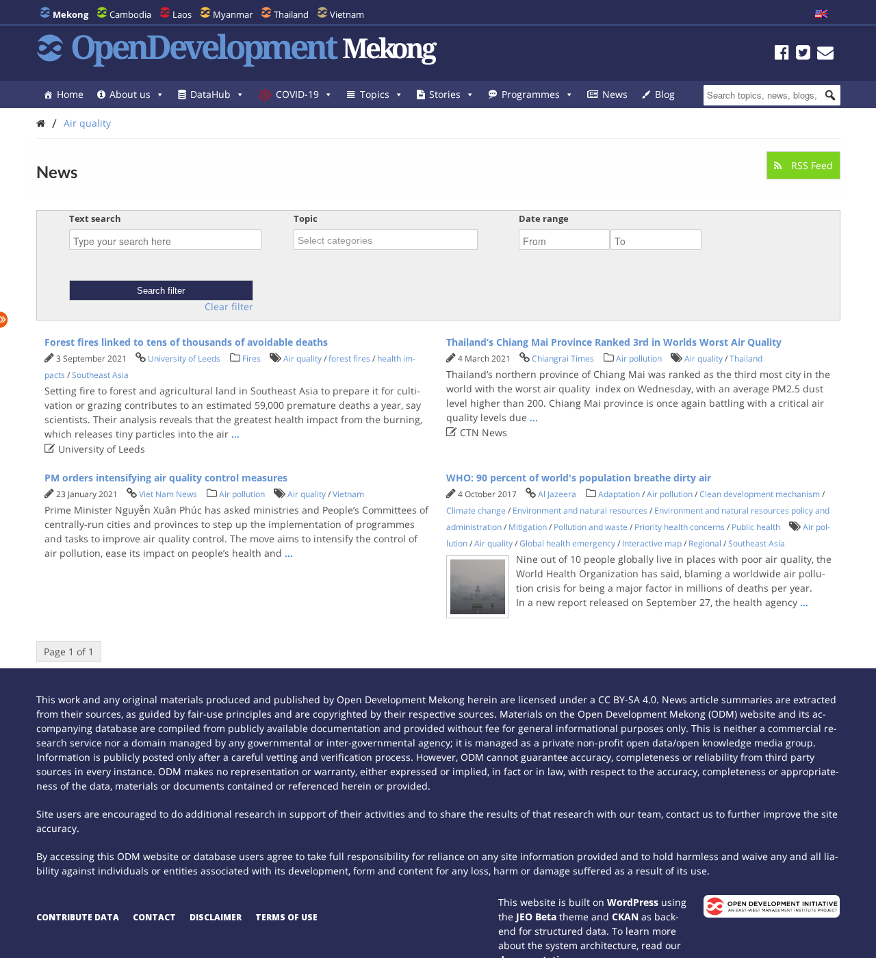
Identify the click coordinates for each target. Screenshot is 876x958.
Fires (251, 358)
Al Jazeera (557, 494)
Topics (374, 94)
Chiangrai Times (563, 358)
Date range (544, 218)
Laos (182, 14)
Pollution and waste (591, 527)
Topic (306, 218)
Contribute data (77, 917)
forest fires (349, 358)
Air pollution (639, 358)
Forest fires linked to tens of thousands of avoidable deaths (186, 342)
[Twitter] (803, 54)
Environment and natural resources (580, 510)
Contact (154, 917)
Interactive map (652, 543)
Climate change (476, 510)
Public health (756, 527)
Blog (665, 94)
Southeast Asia (100, 375)
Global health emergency (567, 543)
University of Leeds (184, 358)
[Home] (40, 122)
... (235, 433)
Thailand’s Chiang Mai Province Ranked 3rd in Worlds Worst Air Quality (614, 342)
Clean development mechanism (759, 494)
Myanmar (233, 14)
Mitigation (527, 527)
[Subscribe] (825, 54)
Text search (95, 218)
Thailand (291, 14)
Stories (445, 94)
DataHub (210, 94)
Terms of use (286, 917)
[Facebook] (782, 54)
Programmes (531, 94)
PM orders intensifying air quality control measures (165, 477)
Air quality (87, 122)
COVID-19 (297, 94)
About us (130, 94)
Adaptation (619, 494)
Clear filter (229, 307)
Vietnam (347, 14)
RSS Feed (810, 165)
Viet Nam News (168, 494)
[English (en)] (821, 14)
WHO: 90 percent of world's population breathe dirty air (578, 477)
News (615, 94)
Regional (704, 543)
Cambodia (130, 14)
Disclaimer (216, 917)
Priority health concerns (679, 527)
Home (70, 94)
